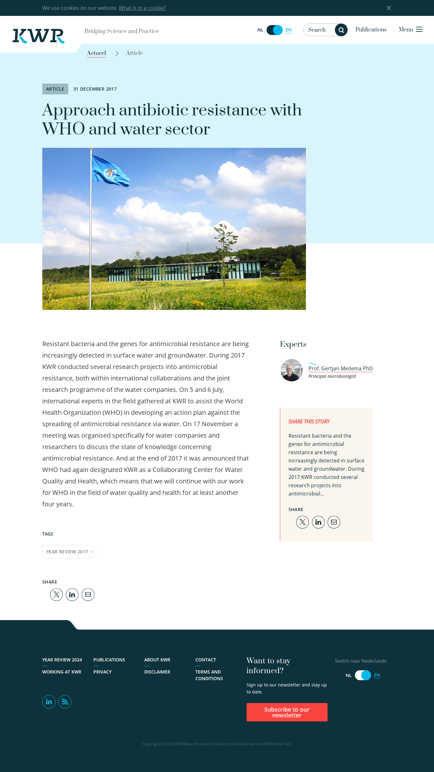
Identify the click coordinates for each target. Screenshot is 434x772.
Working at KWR (61, 672)
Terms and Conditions (209, 675)
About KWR (157, 660)
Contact (205, 660)
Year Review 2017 (67, 552)
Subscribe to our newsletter (286, 712)
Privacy (102, 672)
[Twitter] (56, 594)
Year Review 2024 (62, 660)
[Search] (341, 30)
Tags (47, 534)
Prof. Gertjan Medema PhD (341, 368)
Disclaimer (157, 672)
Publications (371, 29)
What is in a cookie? (142, 7)
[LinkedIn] (72, 594)
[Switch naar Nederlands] (274, 30)
